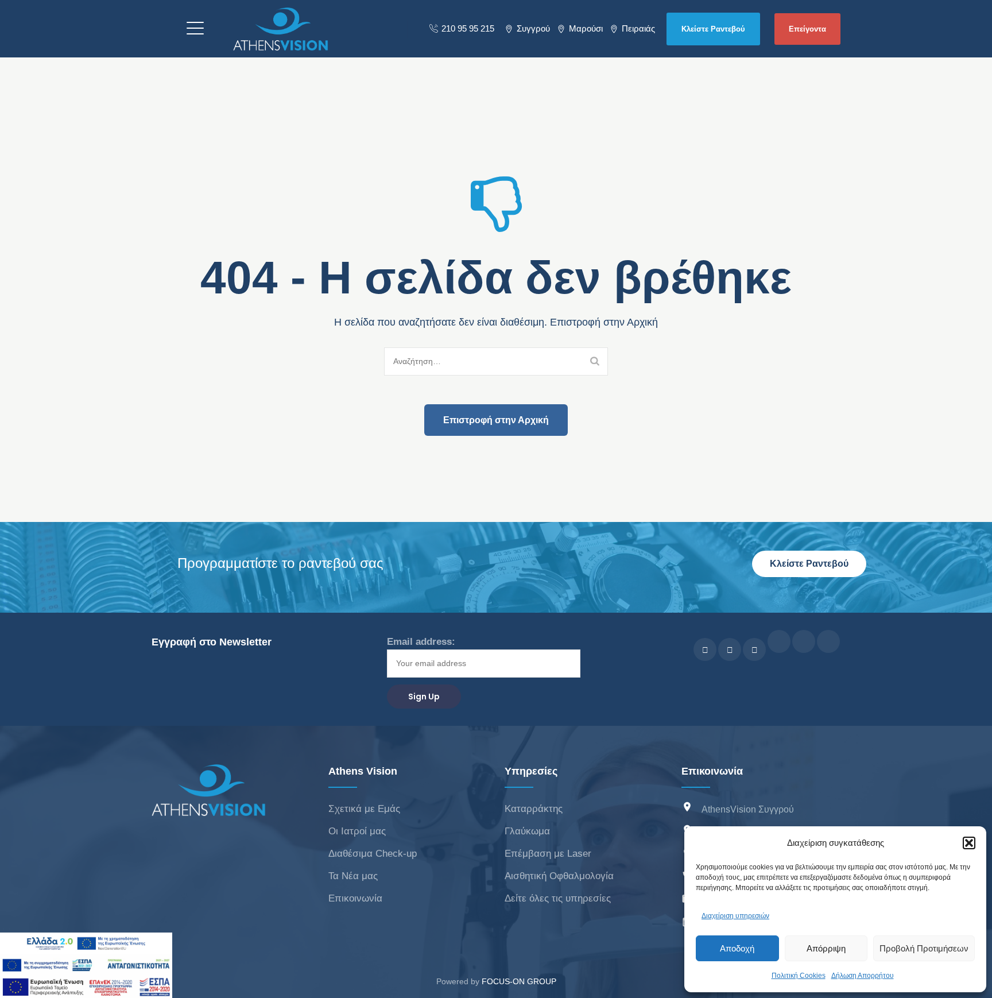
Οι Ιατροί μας (357, 831)
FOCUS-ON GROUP (519, 981)
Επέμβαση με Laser (548, 853)
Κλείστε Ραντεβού (713, 29)
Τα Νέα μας (353, 876)
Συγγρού (533, 28)
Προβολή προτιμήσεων (923, 948)
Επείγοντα (807, 29)
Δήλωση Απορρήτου (862, 976)
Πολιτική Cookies (799, 976)
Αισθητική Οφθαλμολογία (559, 876)
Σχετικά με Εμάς (364, 808)
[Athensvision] (281, 28)
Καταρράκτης (534, 808)
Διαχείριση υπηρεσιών (735, 916)
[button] (969, 843)
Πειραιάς (638, 28)
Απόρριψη (826, 948)
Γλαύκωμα (527, 831)
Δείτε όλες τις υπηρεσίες (558, 898)
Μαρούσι (586, 28)
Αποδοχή (737, 948)
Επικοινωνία (355, 898)
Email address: (421, 641)
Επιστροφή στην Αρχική (496, 420)
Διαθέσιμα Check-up (372, 853)
